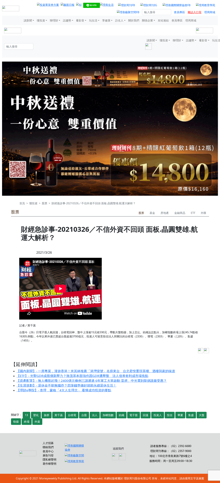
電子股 (133, 415)
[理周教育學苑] (205, 5)
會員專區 (179, 12)
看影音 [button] (80, 20)
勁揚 (16, 421)
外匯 (203, 213)
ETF (193, 213)
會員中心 (48, 451)
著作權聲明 (49, 464)
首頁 (22, 203)
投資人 (157, 415)
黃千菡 (58, 415)
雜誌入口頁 (194, 12)
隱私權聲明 (49, 459)
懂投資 (33, 203)
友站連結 (163, 20)
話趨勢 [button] (67, 20)
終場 (26, 421)
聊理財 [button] (54, 20)
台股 (84, 415)
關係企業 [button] (147, 20)
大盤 (201, 415)
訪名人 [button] (119, 20)
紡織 (121, 415)
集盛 (191, 415)
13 (177, 336)
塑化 (137, 332)
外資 (37, 421)
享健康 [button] (106, 20)
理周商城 (209, 12)
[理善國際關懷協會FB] (176, 5)
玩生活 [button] (93, 20)
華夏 (180, 415)
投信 (169, 415)
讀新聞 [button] (28, 20)
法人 (94, 415)
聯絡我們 (48, 447)
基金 (152, 213)
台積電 (72, 415)
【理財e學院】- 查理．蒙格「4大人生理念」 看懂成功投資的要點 (63, 390)
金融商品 (179, 213)
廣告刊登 (48, 455)
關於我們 (133, 20)
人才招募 (48, 443)
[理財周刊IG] (149, 5)
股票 (44, 203)
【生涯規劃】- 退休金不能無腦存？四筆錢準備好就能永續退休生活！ (66, 385)
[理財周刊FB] (126, 5)
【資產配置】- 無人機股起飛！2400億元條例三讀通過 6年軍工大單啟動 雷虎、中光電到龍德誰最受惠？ (91, 380)
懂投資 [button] (41, 20)
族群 (151, 332)
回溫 (145, 415)
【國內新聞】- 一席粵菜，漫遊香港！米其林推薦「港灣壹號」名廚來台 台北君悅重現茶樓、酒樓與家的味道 (95, 371)
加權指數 (108, 415)
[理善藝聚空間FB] (128, 12)
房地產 (165, 213)
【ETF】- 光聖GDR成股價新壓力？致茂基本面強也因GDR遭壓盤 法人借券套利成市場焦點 (82, 376)
